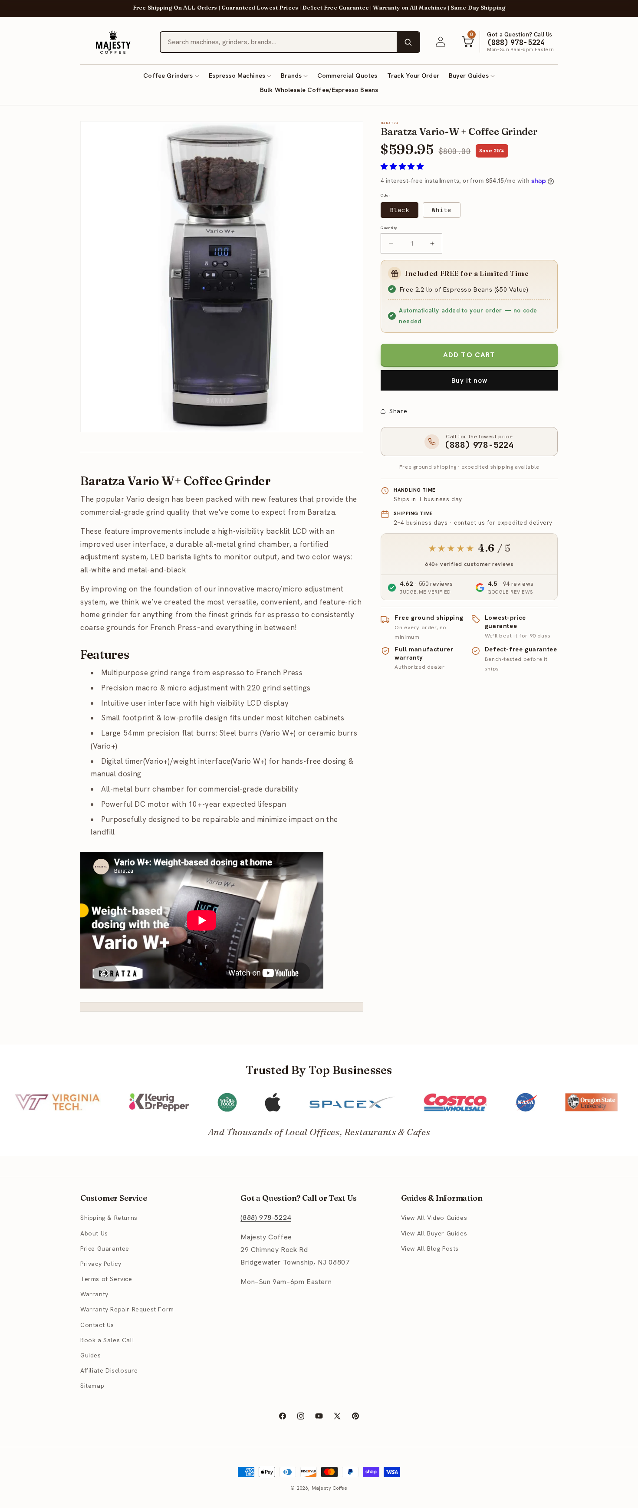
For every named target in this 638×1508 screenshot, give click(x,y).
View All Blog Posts (430, 1248)
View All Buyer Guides (434, 1233)
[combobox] (279, 42)
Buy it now (469, 380)
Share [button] (398, 411)
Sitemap (92, 1386)
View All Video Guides (434, 1218)
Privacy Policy (100, 1264)
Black (399, 210)
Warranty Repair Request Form (127, 1309)
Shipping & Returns (109, 1218)
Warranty (94, 1294)
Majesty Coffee (330, 1488)
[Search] (408, 42)
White (441, 210)
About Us (94, 1233)
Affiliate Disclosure (109, 1370)
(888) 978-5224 (265, 1217)
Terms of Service (106, 1279)
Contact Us (97, 1325)
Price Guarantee (104, 1248)
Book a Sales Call (107, 1340)
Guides (90, 1355)
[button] (171, 75)
